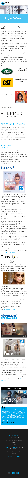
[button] (14, 330)
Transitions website (9, 309)
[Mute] (23, 336)
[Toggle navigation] (25, 3)
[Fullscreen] (25, 336)
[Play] (2, 336)
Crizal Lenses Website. (8, 252)
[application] (14, 330)
